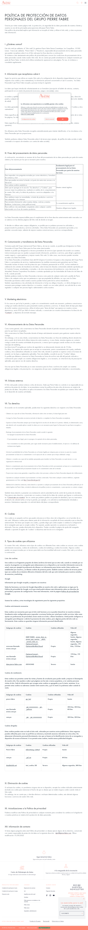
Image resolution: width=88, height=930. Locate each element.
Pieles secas (26, 908)
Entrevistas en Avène (58, 921)
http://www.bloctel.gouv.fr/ (32, 480)
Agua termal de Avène (44, 857)
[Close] (84, 898)
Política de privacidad (32, 927)
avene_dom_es (41, 637)
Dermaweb (46, 921)
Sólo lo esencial (49, 119)
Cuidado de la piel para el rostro (9, 888)
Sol (25, 891)
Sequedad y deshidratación (30, 911)
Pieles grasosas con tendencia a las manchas (32, 901)
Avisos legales (22, 927)
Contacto (48, 888)
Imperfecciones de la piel (29, 894)
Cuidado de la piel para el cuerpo (10, 891)
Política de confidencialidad (27, 114)
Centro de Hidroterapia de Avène (22, 872)
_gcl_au (28, 757)
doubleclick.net (11, 765)
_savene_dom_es (32, 642)
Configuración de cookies (44, 927)
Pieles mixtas (27, 904)
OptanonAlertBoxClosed (34, 646)
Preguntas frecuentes (50, 891)
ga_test (28, 699)
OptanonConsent (32, 644)
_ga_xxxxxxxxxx (32, 707)
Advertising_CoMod (33, 750)
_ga (40, 707)
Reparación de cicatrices (29, 888)
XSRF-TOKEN (30, 637)
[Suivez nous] (47, 895)
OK (62, 119)
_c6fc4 (43, 639)
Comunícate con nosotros (16, 498)
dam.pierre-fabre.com (14, 664)
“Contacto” (8, 313)
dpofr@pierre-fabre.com (63, 833)
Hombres (26, 897)
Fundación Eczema (35, 921)
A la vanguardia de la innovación (66, 871)
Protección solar (5, 894)
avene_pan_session (33, 639)
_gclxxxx (29, 709)
